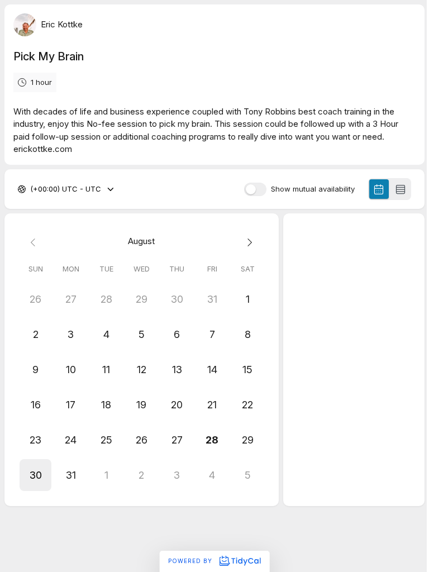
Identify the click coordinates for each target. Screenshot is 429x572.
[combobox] (31, 189)
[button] (35, 475)
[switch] (255, 189)
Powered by (191, 560)
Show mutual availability (313, 189)
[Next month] (247, 241)
